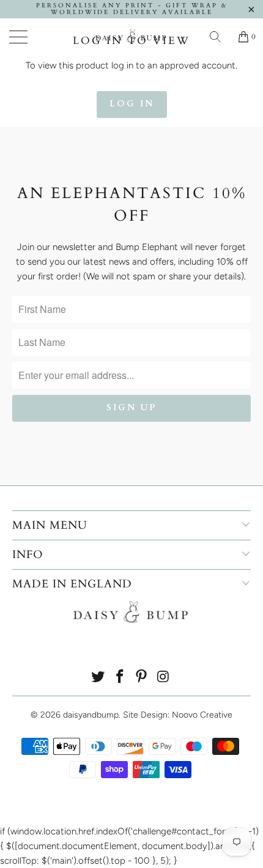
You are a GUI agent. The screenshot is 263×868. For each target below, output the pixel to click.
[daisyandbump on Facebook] (120, 677)
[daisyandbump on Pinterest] (142, 677)
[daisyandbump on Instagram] (164, 677)
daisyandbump (91, 715)
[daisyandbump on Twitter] (98, 677)
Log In (131, 103)
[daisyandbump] (132, 36)
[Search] (220, 36)
